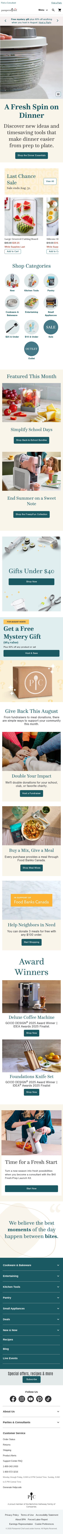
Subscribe (31, 1379)
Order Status (9, 1439)
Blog (6, 1348)
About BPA (20, 1519)
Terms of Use (27, 1515)
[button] (58, 94)
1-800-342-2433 (10, 1466)
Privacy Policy (12, 1515)
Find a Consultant (8, 3)
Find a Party (56, 3)
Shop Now (31, 581)
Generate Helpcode (12, 1487)
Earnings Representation (21, 1524)
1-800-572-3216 (10, 1471)
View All (50, 181)
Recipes (8, 1339)
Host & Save (31, 653)
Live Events (10, 1358)
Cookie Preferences (44, 1524)
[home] (31, 1496)
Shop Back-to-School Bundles (31, 440)
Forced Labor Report (38, 1519)
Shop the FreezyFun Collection (31, 514)
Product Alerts (9, 1455)
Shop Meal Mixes (31, 867)
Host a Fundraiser (31, 793)
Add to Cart (13, 251)
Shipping (7, 1450)
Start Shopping (31, 942)
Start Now (31, 1188)
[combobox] (31, 1265)
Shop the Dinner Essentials (32, 155)
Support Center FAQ (12, 1461)
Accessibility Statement (47, 1515)
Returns (7, 1444)
